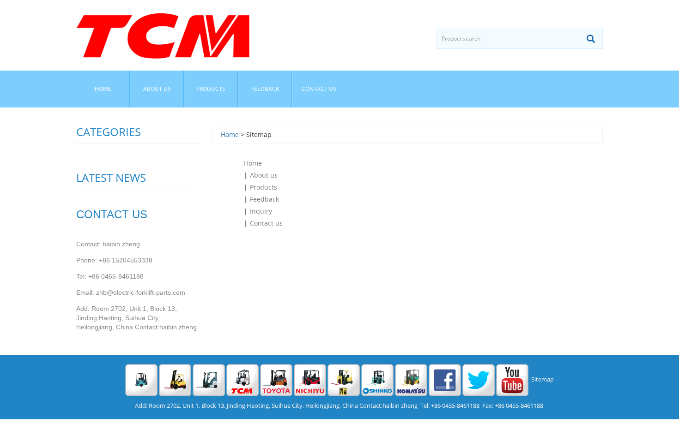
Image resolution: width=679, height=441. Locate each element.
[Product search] (590, 39)
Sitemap (542, 379)
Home (103, 89)
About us (157, 89)
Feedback (265, 89)
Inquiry (261, 211)
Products (210, 89)
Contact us (319, 89)
